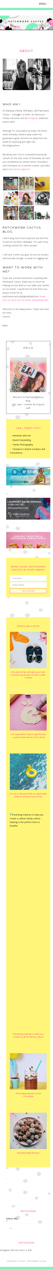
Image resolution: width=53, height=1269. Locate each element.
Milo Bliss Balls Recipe (28, 1153)
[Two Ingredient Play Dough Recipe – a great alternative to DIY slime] (28, 729)
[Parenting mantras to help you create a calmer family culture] (28, 825)
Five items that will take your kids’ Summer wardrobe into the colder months (28, 675)
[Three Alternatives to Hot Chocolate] (28, 1088)
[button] (44, 3)
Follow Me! (11, 1218)
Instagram (33, 118)
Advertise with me (22, 435)
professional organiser (18, 169)
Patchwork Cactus (26, 24)
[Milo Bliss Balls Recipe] (28, 1148)
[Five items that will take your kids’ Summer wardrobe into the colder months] (28, 667)
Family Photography (23, 444)
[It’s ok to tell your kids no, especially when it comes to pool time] (28, 789)
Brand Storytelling (22, 440)
